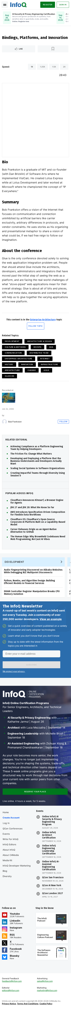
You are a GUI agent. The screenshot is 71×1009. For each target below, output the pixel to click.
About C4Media (11, 855)
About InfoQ (9, 849)
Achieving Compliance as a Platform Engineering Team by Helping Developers (36, 448)
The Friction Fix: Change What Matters (31, 454)
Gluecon (9, 376)
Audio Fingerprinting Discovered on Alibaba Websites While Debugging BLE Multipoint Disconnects (33, 571)
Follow (63, 421)
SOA (51, 347)
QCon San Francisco (53, 877)
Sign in (63, 4)
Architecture (12, 370)
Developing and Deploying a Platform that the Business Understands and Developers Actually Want (36, 461)
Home (6, 812)
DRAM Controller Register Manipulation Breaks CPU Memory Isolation (32, 592)
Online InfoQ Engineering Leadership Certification (49, 849)
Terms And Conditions (27, 1003)
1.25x (42, 67)
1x (32, 67)
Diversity (7, 876)
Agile (46, 370)
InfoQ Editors (9, 844)
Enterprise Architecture (43, 319)
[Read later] (53, 48)
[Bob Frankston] (4, 421)
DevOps (37, 347)
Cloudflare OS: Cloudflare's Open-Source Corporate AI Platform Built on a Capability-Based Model (37, 522)
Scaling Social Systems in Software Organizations (37, 468)
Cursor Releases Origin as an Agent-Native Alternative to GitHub (33, 530)
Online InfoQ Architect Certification (49, 835)
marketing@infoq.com (47, 990)
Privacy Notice (9, 1003)
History (9, 364)
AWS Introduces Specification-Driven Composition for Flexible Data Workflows (37, 513)
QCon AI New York (51, 885)
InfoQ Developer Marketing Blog (17, 868)
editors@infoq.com (10, 990)
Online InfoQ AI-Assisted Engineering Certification (50, 865)
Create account (11, 817)
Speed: (6, 66)
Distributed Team (39, 353)
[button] (31, 664)
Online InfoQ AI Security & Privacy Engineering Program (52, 820)
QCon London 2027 (52, 893)
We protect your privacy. (14, 671)
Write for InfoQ (10, 839)
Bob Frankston (15, 422)
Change (32, 370)
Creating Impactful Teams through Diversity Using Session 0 (37, 474)
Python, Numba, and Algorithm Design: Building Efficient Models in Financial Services (29, 582)
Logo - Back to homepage (18, 4)
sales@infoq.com (45, 981)
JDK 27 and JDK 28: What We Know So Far (32, 507)
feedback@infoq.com (12, 981)
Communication (13, 353)
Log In (6, 823)
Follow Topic (35, 326)
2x (64, 67)
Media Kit (7, 860)
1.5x (54, 67)
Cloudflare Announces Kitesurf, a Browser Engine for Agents (36, 501)
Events (6, 833)
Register (47, 4)
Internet (45, 358)
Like (21, 49)
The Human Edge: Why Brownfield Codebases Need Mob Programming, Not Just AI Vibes (37, 538)
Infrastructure (49, 364)
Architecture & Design (39, 341)
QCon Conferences (12, 828)
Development (12, 341)
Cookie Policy (45, 1003)
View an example (51, 619)
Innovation (27, 364)
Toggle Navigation (5, 5)
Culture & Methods (15, 347)
